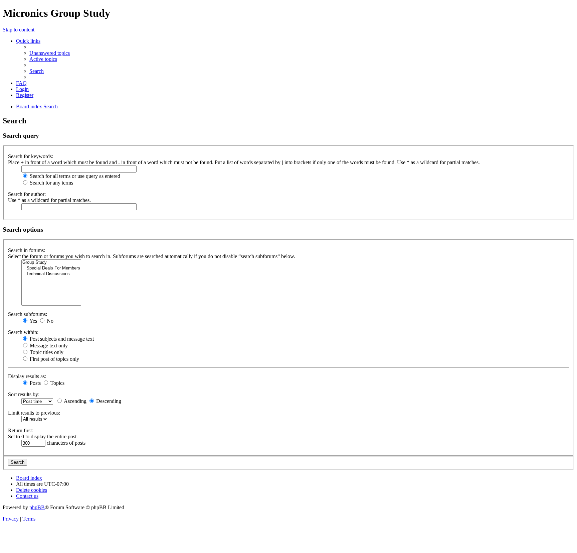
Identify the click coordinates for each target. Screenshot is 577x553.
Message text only (48, 345)
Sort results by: (23, 394)
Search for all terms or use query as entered (74, 176)
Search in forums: (26, 250)
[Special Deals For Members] (51, 268)
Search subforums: (27, 314)
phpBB (37, 507)
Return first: (20, 430)
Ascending (74, 401)
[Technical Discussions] (51, 274)
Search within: (23, 332)
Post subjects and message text (61, 339)
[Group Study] (51, 262)
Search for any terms (50, 183)
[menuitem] (49, 53)
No (49, 321)
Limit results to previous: (34, 413)
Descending (108, 401)
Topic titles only (45, 352)
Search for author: (27, 194)
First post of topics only (53, 359)
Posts (34, 383)
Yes (32, 321)
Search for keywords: (30, 156)
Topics (56, 383)
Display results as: (27, 376)
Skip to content (18, 29)
